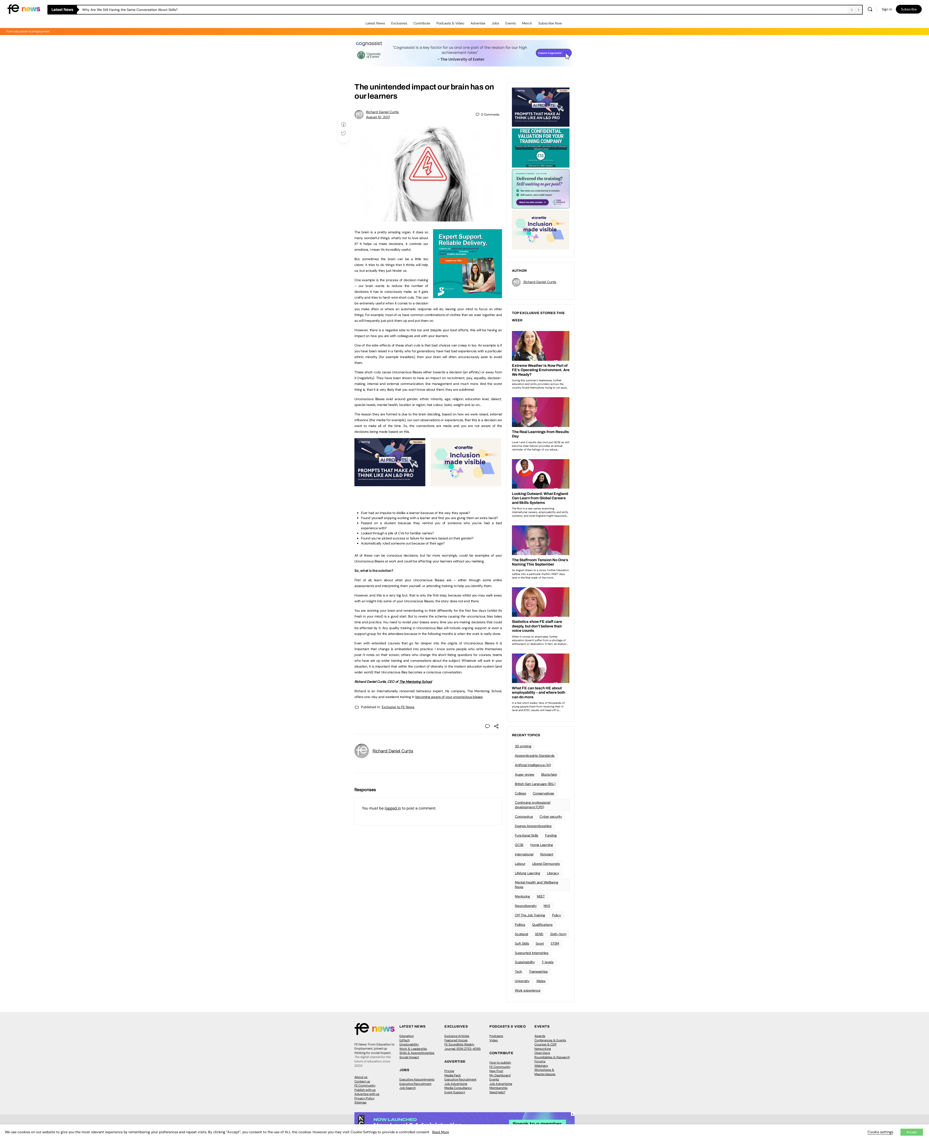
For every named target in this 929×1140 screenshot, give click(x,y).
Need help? (497, 1092)
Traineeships (538, 971)
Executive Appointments (417, 1079)
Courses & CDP (545, 1044)
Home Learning (541, 845)
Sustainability (525, 962)
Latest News (375, 23)
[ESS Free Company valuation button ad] (540, 147)
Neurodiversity (526, 906)
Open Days (542, 1053)
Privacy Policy (364, 1098)
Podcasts (496, 1036)
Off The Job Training (530, 915)
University (522, 981)
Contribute (421, 23)
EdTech (404, 1040)
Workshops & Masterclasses (544, 1072)
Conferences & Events (550, 1040)
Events (510, 23)
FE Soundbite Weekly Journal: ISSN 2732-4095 (462, 1046)
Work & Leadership (413, 1049)
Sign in (887, 9)
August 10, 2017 (378, 117)
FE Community (364, 1085)
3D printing (523, 746)
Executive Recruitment (415, 1084)
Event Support (454, 1092)
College (520, 793)
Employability (409, 1044)
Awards (539, 1036)
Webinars (541, 1066)
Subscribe (909, 9)
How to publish (500, 1062)
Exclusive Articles (456, 1036)
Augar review (524, 774)
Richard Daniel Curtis (382, 112)
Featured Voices (456, 1040)
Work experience (527, 990)
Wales (541, 981)
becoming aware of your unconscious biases (449, 697)
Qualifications (542, 924)
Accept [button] (912, 1132)
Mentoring (522, 896)
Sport (540, 943)
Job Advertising (455, 1084)
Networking (542, 1049)
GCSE (519, 845)
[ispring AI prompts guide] (389, 483)
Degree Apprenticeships (533, 826)
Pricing (449, 1071)
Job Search (407, 1088)
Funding (551, 835)
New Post (496, 1071)
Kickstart (546, 854)
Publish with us (365, 1090)
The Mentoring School (415, 681)
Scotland (521, 934)
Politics (520, 924)
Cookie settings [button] (880, 1132)
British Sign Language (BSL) (535, 784)
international (524, 854)
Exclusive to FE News (398, 707)
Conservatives (543, 793)
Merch (527, 23)
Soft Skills (522, 943)
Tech (518, 971)
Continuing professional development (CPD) (532, 804)
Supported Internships (531, 953)
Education (406, 1036)
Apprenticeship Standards (534, 755)
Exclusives (399, 23)
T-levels (548, 962)
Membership (498, 1088)
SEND (539, 934)
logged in (393, 808)
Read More (440, 1132)
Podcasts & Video (450, 23)
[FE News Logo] (23, 8)
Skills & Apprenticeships (417, 1053)
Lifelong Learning (527, 873)
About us (360, 1077)
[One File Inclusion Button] (465, 483)
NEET (541, 896)
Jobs (495, 23)
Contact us (362, 1081)
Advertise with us (366, 1094)
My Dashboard (499, 1075)
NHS (547, 906)
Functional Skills (526, 835)
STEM (555, 943)
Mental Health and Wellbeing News (536, 884)
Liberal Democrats (546, 863)
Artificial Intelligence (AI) (533, 765)
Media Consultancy (458, 1088)
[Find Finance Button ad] (540, 188)
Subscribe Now (550, 23)
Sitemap (360, 1102)
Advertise (478, 23)
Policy (556, 915)
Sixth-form (558, 934)
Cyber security (550, 816)
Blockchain (549, 774)
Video (493, 1040)
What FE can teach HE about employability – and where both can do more (140, 9)
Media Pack (452, 1075)
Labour (520, 863)
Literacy (553, 873)
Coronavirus (524, 816)
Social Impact (409, 1057)
